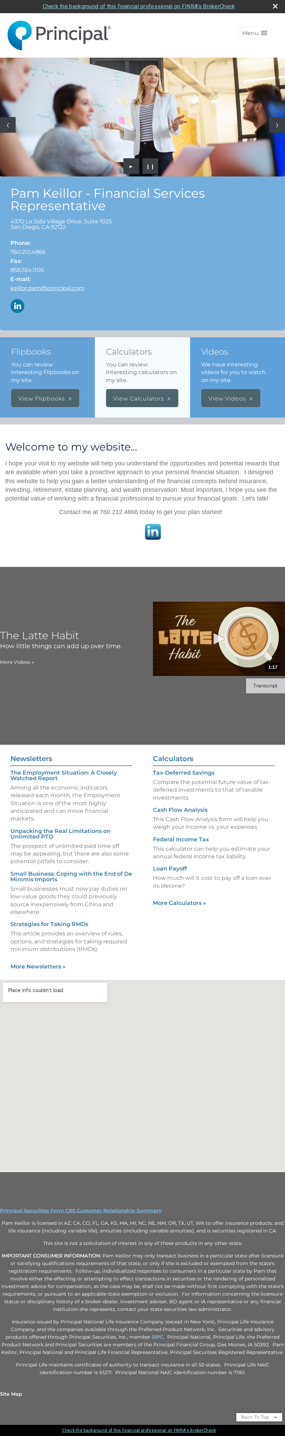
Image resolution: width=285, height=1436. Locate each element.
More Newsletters (38, 966)
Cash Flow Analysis (180, 810)
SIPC (157, 1337)
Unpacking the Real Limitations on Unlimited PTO (60, 834)
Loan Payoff (170, 868)
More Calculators (179, 903)
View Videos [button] (227, 398)
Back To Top (256, 1417)
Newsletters (31, 758)
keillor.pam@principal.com (47, 288)
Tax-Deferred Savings (183, 772)
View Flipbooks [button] (41, 398)
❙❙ (150, 166)
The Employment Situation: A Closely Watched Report (63, 775)
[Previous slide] (8, 125)
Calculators (173, 758)
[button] (254, 33)
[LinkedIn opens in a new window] (17, 306)
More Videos (17, 662)
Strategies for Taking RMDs (49, 924)
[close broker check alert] (275, 6)
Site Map (11, 1394)
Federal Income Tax (181, 839)
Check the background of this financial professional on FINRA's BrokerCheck (139, 6)
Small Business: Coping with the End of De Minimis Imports (71, 876)
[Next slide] (277, 125)
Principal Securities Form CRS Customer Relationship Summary (81, 1210)
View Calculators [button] (138, 398)
